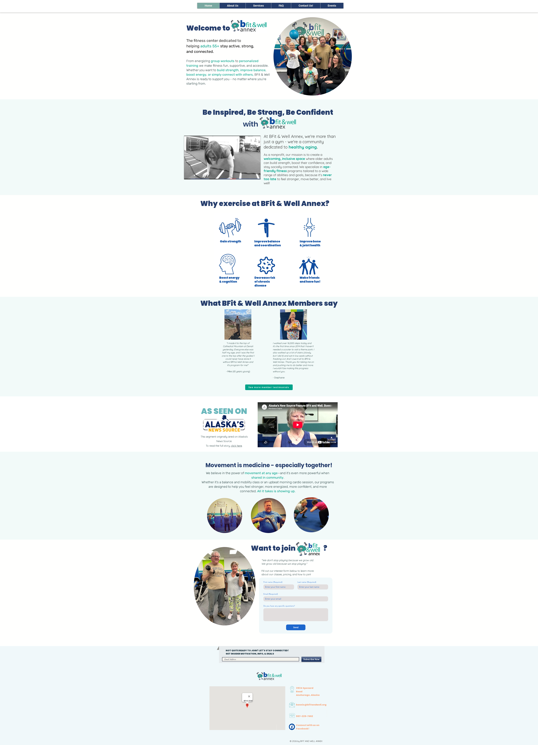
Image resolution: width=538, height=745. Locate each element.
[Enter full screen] (256, 175)
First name (272, 582)
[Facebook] (292, 727)
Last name (306, 582)
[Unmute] (192, 175)
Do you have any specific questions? (279, 606)
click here (236, 445)
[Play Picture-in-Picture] (252, 175)
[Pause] (188, 175)
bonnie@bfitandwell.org (311, 704)
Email (270, 594)
